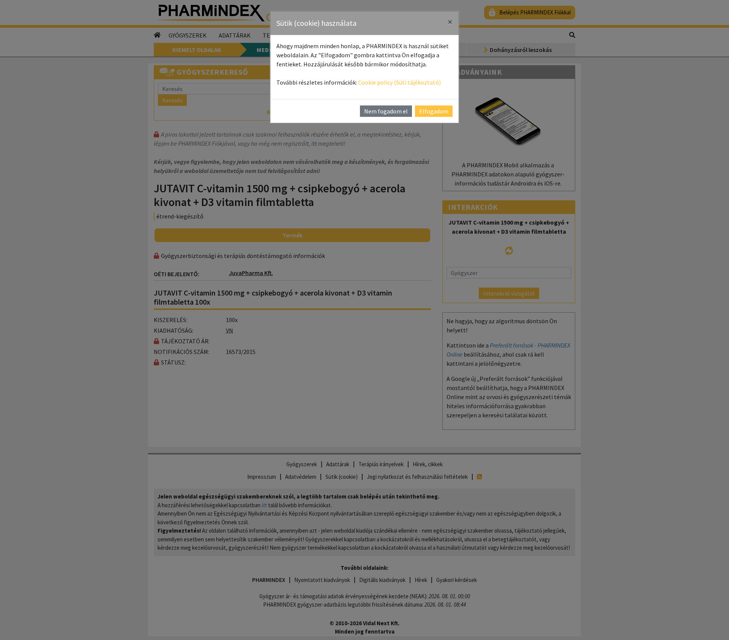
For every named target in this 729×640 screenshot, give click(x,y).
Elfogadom (433, 111)
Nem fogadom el (386, 111)
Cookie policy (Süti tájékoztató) (399, 82)
